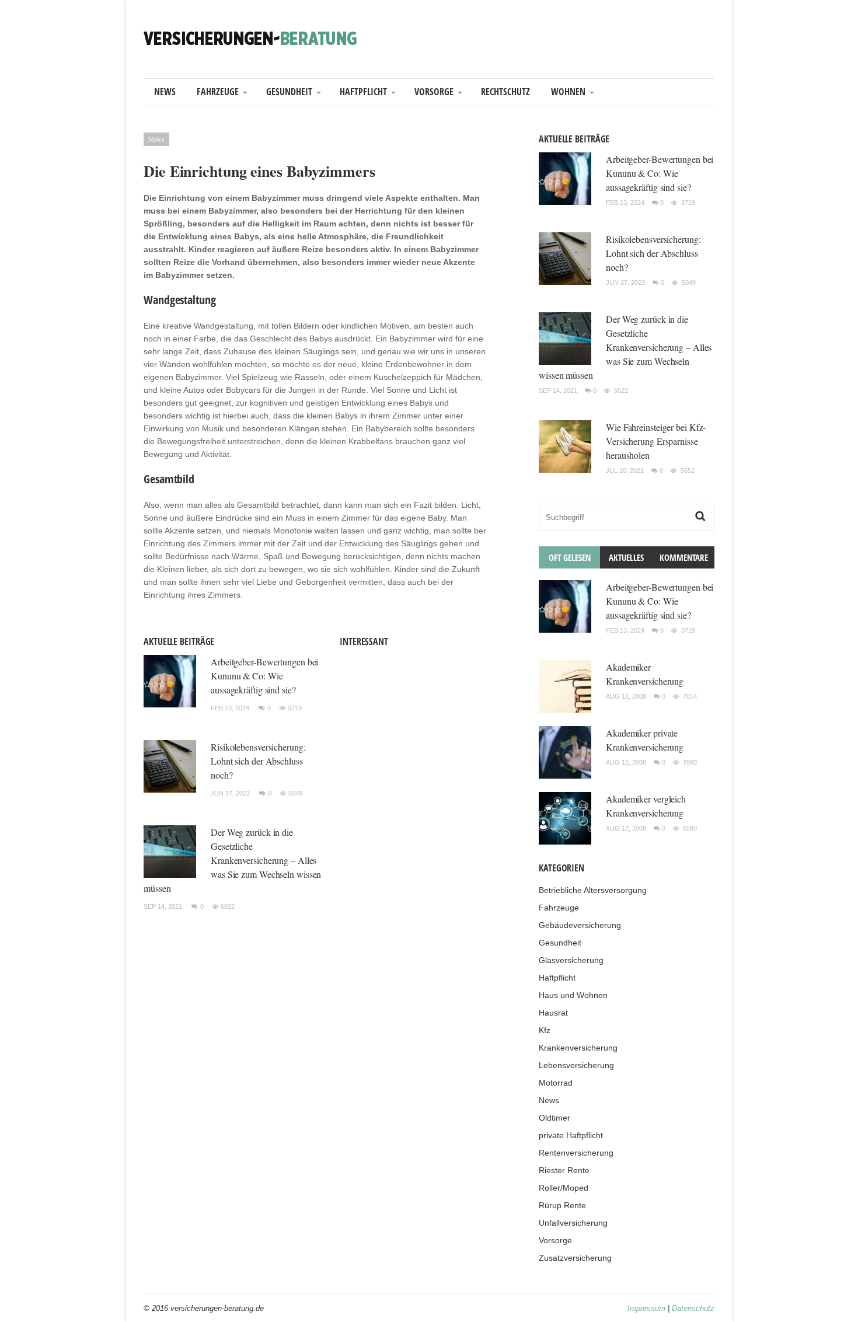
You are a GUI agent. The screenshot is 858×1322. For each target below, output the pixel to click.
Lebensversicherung (576, 1065)
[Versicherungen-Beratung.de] (250, 37)
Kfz (544, 1030)
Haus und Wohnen (573, 995)
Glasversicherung (571, 960)
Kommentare (684, 557)
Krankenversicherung (578, 1047)
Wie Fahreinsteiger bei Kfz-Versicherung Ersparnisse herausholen (656, 441)
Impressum (646, 1308)
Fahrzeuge (218, 91)
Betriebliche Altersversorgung (593, 890)
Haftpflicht (363, 91)
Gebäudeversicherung (580, 925)
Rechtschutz (505, 91)
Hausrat (553, 1012)
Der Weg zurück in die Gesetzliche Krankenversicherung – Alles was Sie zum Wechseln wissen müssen (232, 860)
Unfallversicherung (573, 1222)
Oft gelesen (570, 557)
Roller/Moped (563, 1187)
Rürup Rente (562, 1205)
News (165, 91)
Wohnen (568, 91)
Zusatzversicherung (575, 1257)
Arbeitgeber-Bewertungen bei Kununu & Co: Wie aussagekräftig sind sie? (264, 675)
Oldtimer (554, 1117)
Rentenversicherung (576, 1152)
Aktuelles (626, 557)
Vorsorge (434, 91)
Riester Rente (564, 1170)
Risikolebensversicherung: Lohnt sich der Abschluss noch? (258, 761)
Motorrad (556, 1082)
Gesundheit (289, 91)
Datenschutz (693, 1308)
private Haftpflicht (571, 1135)
